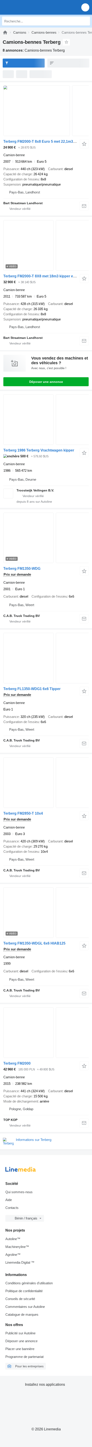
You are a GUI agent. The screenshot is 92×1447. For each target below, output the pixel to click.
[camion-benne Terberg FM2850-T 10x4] (46, 782)
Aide (8, 1200)
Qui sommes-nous (19, 1192)
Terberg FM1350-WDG (21, 568)
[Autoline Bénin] (29, 7)
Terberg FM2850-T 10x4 (23, 813)
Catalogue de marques (21, 1314)
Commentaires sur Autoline (25, 1307)
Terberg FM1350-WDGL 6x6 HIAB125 (34, 943)
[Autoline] (5, 32)
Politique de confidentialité (24, 1291)
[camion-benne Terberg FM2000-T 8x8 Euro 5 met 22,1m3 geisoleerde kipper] (46, 111)
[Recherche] (85, 21)
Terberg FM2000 (17, 1063)
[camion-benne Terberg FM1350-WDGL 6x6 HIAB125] (46, 912)
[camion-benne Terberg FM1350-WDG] (46, 538)
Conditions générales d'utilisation (29, 1283)
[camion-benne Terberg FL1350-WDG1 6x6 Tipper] (46, 658)
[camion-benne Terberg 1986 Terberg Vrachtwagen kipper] (46, 419)
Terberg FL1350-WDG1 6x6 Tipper (32, 689)
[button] (85, 7)
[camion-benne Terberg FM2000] (46, 1032)
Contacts (12, 1208)
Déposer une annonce (46, 382)
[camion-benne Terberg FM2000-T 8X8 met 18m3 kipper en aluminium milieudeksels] (46, 245)
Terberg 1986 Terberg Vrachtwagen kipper (38, 450)
